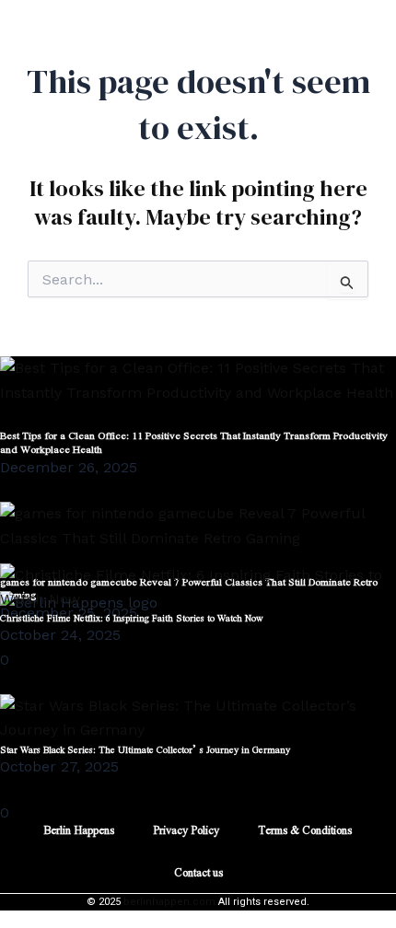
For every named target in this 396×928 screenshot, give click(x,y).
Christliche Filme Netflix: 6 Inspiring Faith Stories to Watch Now (131, 617)
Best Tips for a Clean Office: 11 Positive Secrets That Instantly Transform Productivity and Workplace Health (194, 441)
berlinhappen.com (169, 902)
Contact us (198, 871)
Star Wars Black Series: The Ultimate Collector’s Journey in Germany (145, 749)
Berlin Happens (78, 829)
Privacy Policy (186, 829)
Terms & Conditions (305, 829)
